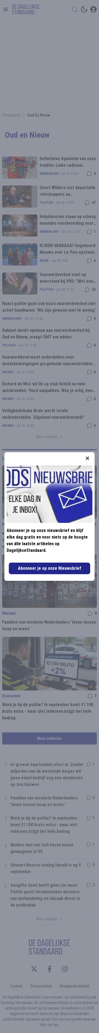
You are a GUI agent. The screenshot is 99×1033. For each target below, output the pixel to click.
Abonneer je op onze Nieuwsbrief (49, 568)
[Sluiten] (87, 458)
